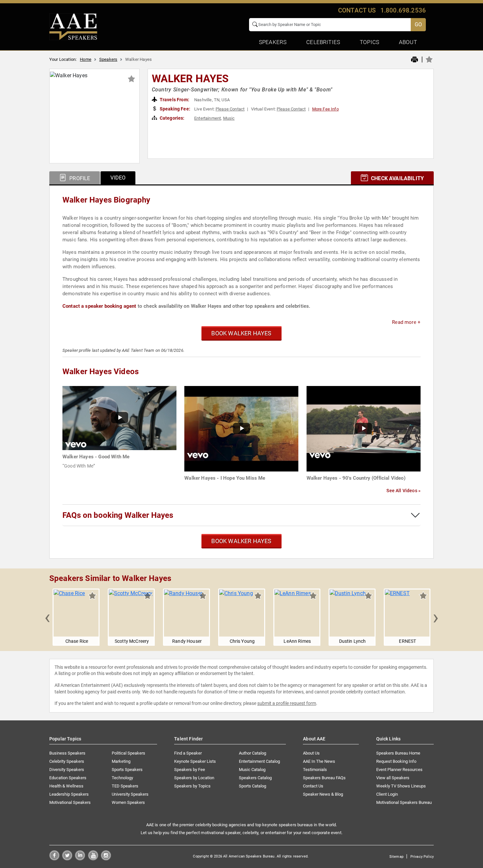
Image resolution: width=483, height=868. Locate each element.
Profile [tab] (79, 178)
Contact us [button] (357, 10)
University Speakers (130, 794)
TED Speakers (125, 786)
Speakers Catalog (255, 777)
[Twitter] (67, 859)
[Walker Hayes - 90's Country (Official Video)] (364, 428)
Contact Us (313, 786)
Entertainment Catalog (259, 761)
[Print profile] (414, 60)
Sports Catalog (252, 786)
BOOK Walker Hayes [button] (241, 333)
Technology (122, 777)
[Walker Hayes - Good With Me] (119, 418)
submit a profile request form (286, 703)
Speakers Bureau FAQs (324, 777)
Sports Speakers (127, 769)
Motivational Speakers (70, 802)
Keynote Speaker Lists (195, 761)
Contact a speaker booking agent (99, 306)
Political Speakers (128, 753)
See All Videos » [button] (403, 490)
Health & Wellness (66, 786)
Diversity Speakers (66, 769)
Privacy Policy (422, 857)
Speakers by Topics (192, 786)
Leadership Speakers (69, 794)
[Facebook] (54, 859)
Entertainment (207, 118)
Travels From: (174, 99)
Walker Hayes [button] (190, 78)
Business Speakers (67, 753)
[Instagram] (106, 859)
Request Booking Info (396, 761)
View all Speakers (392, 777)
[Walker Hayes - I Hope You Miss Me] (241, 428)
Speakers (108, 59)
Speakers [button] (273, 42)
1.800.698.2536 (403, 10)
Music (229, 118)
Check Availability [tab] (397, 178)
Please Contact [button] (230, 109)
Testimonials (315, 769)
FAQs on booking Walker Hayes (117, 515)
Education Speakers (67, 777)
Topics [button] (369, 42)
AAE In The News (319, 761)
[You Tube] (93, 859)
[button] (47, 617)
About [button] (408, 42)
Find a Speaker (188, 753)
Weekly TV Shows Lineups (401, 786)
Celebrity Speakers (66, 761)
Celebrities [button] (323, 42)
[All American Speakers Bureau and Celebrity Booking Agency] (73, 26)
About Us (311, 753)
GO (418, 24)
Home (85, 59)
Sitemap (396, 857)
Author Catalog (252, 753)
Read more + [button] (406, 322)
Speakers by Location (194, 777)
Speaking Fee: (174, 108)
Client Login (387, 794)
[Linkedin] (80, 859)
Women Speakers (128, 802)
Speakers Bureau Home (398, 753)
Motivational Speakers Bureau (404, 802)
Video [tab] (118, 178)
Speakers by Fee (189, 769)
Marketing (121, 761)
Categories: (172, 118)
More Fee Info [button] (325, 109)
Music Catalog (252, 769)
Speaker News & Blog (323, 794)
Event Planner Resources (399, 769)
